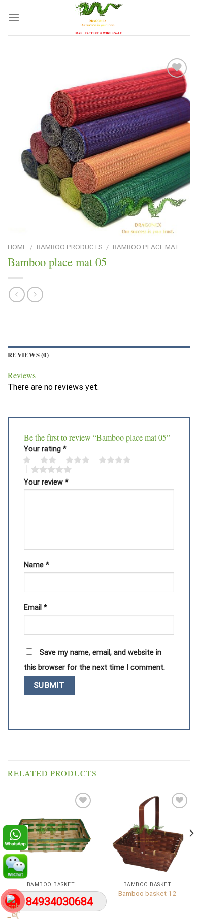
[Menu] (14, 17)
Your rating (45, 449)
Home (17, 247)
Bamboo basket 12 (147, 893)
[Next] (191, 853)
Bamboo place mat (146, 247)
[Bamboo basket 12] (147, 833)
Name (36, 565)
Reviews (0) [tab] (28, 354)
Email (35, 607)
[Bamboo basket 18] (51, 833)
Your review (46, 482)
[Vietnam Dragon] (99, 17)
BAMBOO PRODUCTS (70, 247)
